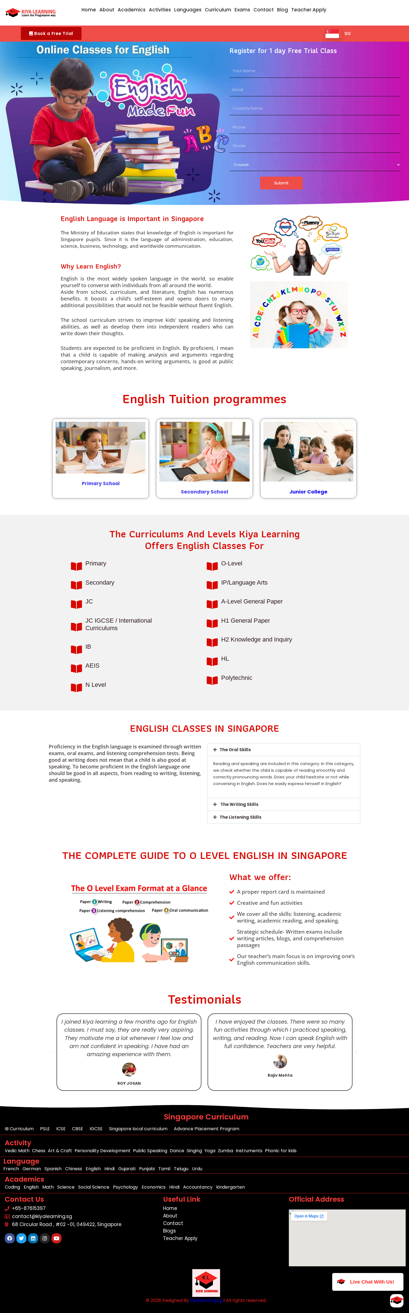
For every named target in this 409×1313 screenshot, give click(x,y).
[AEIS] (76, 668)
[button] (51, 33)
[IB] (76, 650)
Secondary (99, 582)
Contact (263, 9)
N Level (95, 684)
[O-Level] (212, 566)
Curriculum (218, 9)
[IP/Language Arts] (212, 585)
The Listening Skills (241, 817)
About (106, 9)
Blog (282, 9)
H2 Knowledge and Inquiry (256, 639)
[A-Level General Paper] (212, 604)
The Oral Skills (235, 750)
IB (88, 646)
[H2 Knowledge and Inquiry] (212, 642)
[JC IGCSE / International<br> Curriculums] (76, 627)
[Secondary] (76, 585)
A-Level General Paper (252, 601)
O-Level (231, 563)
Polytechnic (236, 677)
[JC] (76, 604)
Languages (187, 9)
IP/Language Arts (244, 582)
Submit (281, 183)
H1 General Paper (245, 620)
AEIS (92, 665)
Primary (95, 563)
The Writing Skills (239, 804)
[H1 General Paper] (212, 623)
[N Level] (76, 688)
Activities (160, 9)
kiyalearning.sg (206, 1300)
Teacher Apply (308, 9)
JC (89, 601)
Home (89, 9)
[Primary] (76, 566)
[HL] (212, 661)
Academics (132, 9)
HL (225, 658)
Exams (242, 9)
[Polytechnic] (212, 680)
